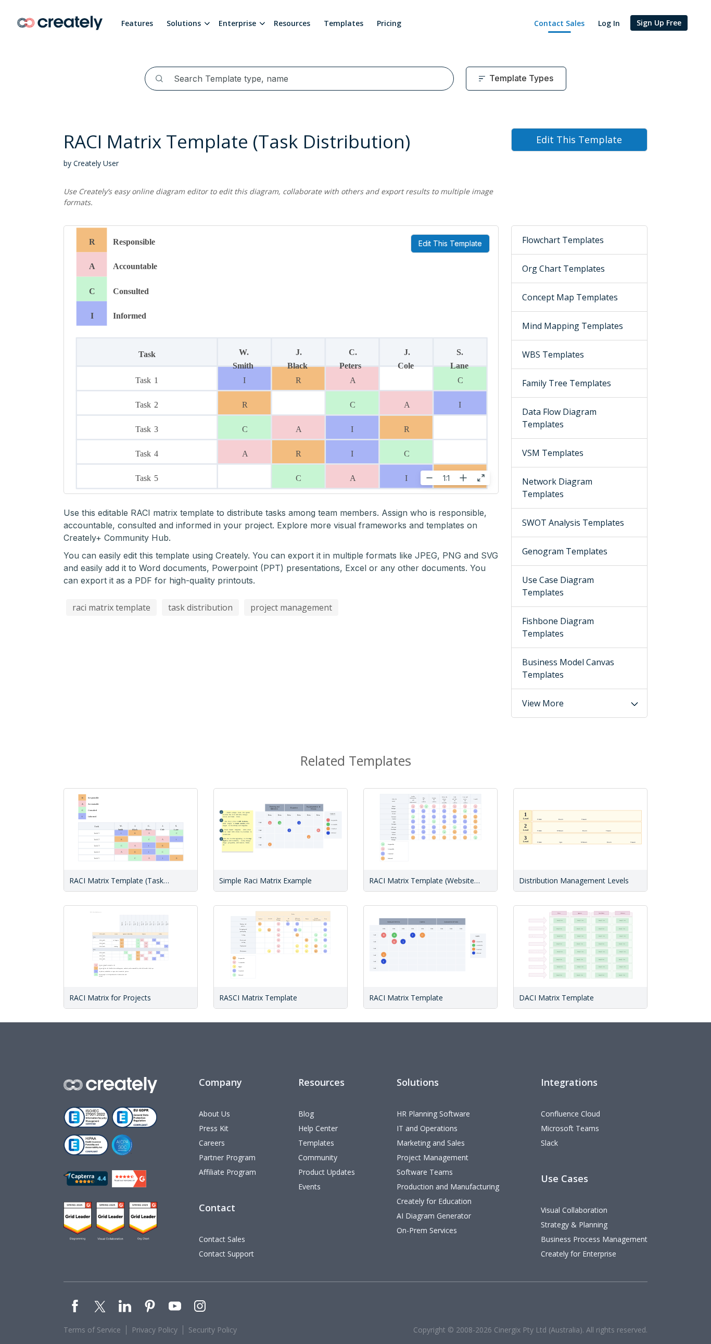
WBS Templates (553, 354)
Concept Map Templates (570, 297)
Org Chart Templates (563, 268)
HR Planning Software (433, 1114)
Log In (609, 23)
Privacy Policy (154, 1330)
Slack (549, 1143)
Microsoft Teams (570, 1128)
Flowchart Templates (563, 240)
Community (317, 1157)
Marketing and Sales (431, 1143)
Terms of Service (92, 1330)
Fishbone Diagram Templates (558, 627)
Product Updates (326, 1172)
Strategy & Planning (574, 1224)
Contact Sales (559, 23)
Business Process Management (594, 1239)
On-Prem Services (427, 1230)
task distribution (200, 607)
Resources (292, 23)
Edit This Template (450, 243)
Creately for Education (434, 1201)
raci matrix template (111, 607)
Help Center (318, 1128)
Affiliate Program (227, 1172)
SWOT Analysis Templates (573, 522)
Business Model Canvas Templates (568, 668)
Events (309, 1186)
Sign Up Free (659, 23)
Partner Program (227, 1157)
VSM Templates (552, 453)
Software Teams (425, 1172)
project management (291, 607)
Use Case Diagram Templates (558, 586)
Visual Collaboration (574, 1210)
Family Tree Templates (566, 383)
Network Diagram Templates (557, 488)
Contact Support (226, 1254)
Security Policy (212, 1330)
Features (137, 23)
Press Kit (213, 1128)
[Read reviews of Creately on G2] (129, 1178)
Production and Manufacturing (448, 1186)
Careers (212, 1143)
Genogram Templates (564, 551)
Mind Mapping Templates (572, 326)
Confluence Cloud (570, 1114)
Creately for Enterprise (578, 1254)
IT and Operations (427, 1128)
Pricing (389, 23)
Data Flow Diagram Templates (559, 418)
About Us (214, 1114)
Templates (343, 23)
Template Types (521, 78)
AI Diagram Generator (434, 1216)
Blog (306, 1114)
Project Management (432, 1157)
